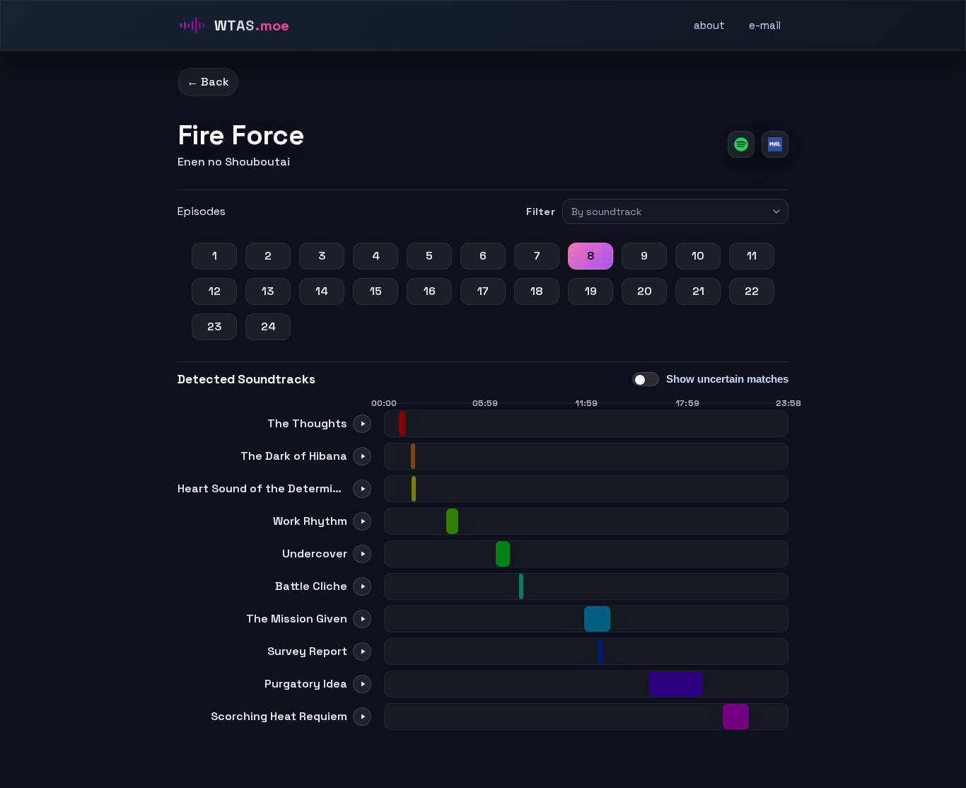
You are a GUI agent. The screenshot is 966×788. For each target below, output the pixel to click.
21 (698, 291)
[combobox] (669, 211)
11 (752, 255)
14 (321, 291)
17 (483, 291)
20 (644, 291)
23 (214, 326)
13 (268, 291)
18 (536, 291)
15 (376, 291)
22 (752, 291)
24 (268, 326)
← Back (208, 81)
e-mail (765, 25)
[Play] (362, 424)
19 (591, 291)
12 (215, 291)
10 (698, 255)
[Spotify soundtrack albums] (741, 144)
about (709, 25)
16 (430, 291)
